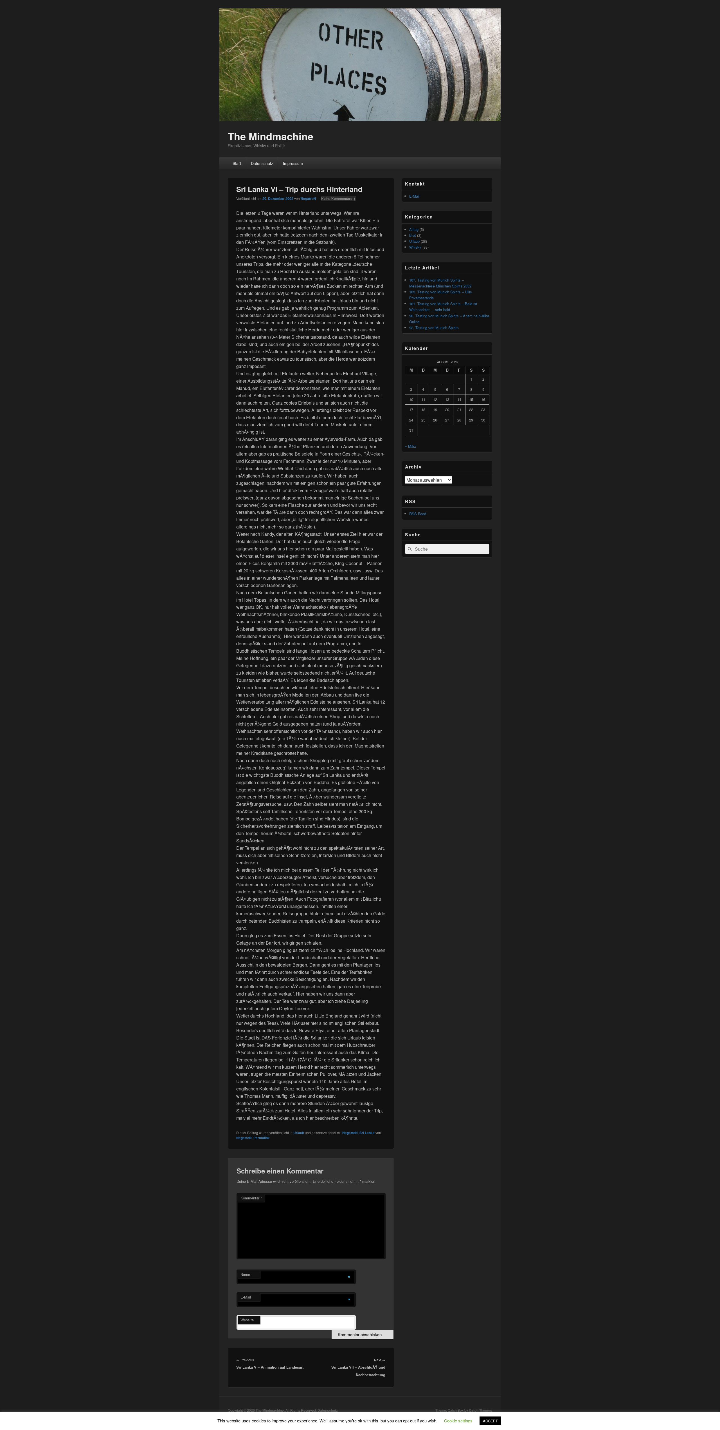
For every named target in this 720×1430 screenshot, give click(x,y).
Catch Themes (480, 1410)
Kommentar (251, 1198)
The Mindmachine (270, 136)
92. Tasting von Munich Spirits (434, 327)
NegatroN (308, 198)
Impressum (293, 163)
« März (410, 446)
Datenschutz (262, 163)
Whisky (415, 247)
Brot (412, 235)
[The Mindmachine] (360, 119)
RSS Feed (417, 513)
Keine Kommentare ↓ (338, 198)
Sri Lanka (367, 1132)
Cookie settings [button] (458, 1421)
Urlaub (298, 1132)
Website (247, 1319)
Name (245, 1274)
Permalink (261, 1137)
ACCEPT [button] (490, 1421)
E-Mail (245, 1297)
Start (237, 163)
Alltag (413, 229)
